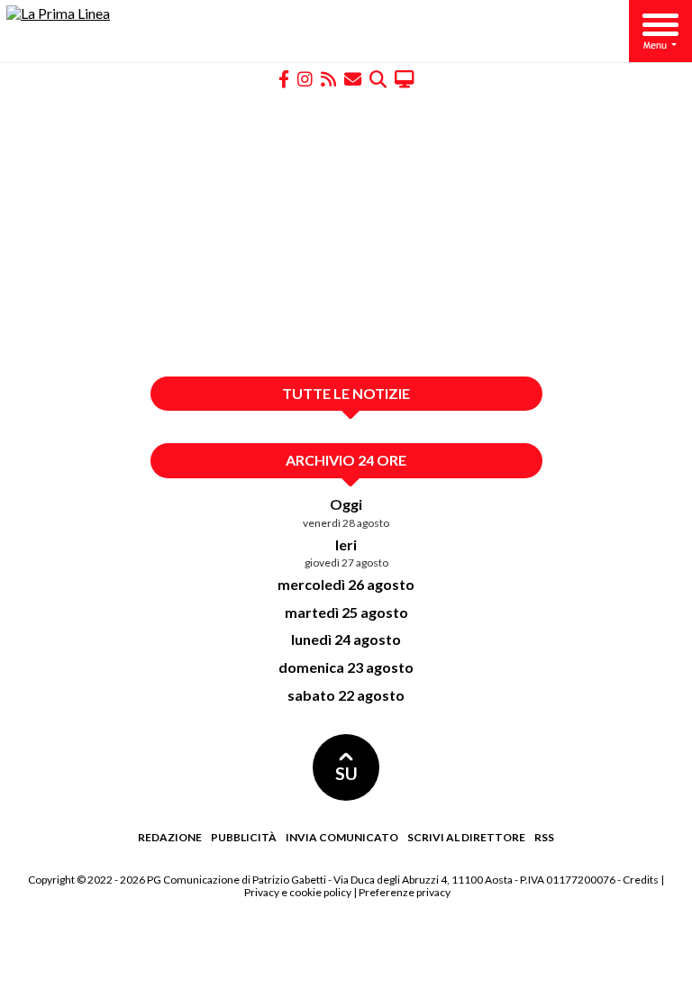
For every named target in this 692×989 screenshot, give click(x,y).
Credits (641, 879)
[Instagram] (305, 77)
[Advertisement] (346, 232)
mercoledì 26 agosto (346, 584)
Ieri (346, 544)
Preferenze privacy (405, 892)
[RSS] (328, 77)
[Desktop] (404, 77)
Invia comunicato (342, 837)
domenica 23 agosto (346, 667)
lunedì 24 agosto (346, 639)
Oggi (346, 504)
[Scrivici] (352, 77)
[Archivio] (378, 77)
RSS (544, 837)
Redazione (170, 837)
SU (346, 773)
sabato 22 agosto (346, 694)
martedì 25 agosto (346, 612)
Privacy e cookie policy (297, 892)
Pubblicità (244, 837)
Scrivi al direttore (466, 837)
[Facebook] (283, 77)
